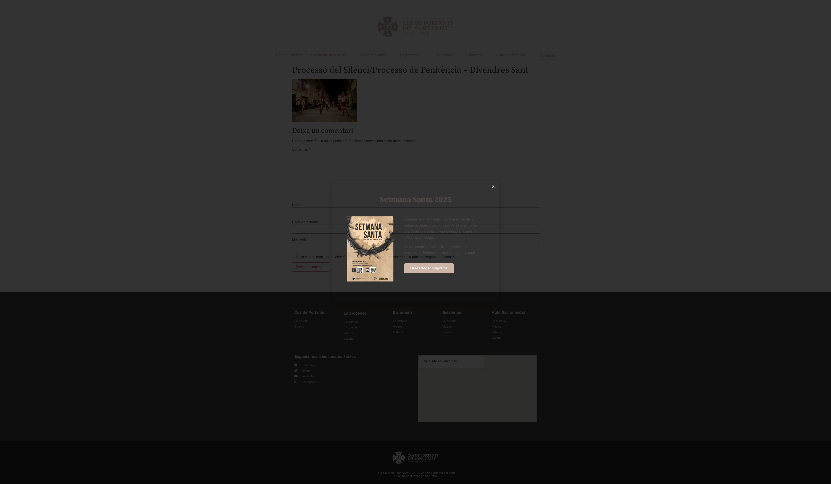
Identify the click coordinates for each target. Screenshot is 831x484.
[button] (493, 186)
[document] (415, 242)
